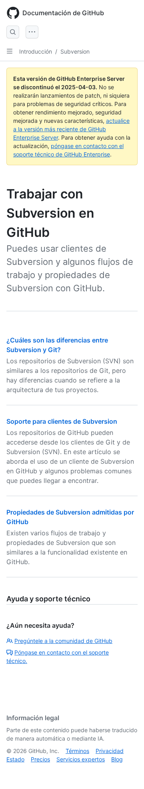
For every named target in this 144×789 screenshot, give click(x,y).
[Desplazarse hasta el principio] (126, 771)
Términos (77, 750)
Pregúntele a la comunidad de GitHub (63, 640)
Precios (40, 759)
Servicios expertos (80, 759)
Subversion (75, 51)
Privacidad (110, 750)
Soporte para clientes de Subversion (61, 421)
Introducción (35, 51)
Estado (15, 759)
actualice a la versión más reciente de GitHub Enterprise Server (71, 129)
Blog (117, 759)
